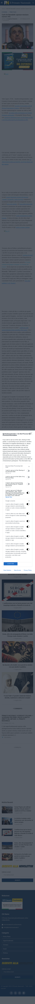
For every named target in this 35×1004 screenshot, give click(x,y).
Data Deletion (7, 570)
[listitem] (17, 466)
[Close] (31, 434)
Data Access (17, 570)
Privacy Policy (28, 570)
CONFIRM (10, 563)
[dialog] (17, 502)
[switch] (28, 471)
